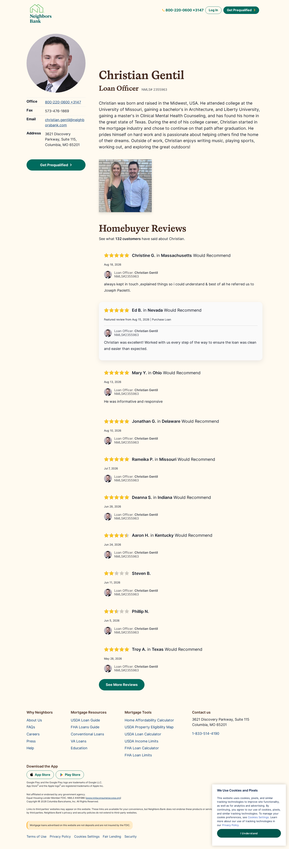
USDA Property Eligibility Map (149, 726)
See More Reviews (122, 684)
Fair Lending (112, 836)
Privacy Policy (60, 836)
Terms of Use (36, 836)
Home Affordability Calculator (149, 720)
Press (31, 741)
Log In (213, 10)
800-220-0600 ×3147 (184, 10)
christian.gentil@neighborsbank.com (64, 122)
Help (30, 747)
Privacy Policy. (230, 825)
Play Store (72, 774)
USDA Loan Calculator (143, 734)
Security (130, 836)
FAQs (31, 726)
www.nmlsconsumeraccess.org (103, 798)
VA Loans (78, 741)
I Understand (249, 833)
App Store (42, 774)
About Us (34, 720)
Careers (33, 734)
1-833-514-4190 (205, 733)
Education (79, 747)
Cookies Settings (86, 836)
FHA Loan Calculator (142, 747)
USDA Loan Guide (85, 720)
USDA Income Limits (141, 741)
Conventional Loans (87, 734)
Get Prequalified (239, 10)
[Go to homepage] (41, 14)
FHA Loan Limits (138, 755)
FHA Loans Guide (85, 726)
